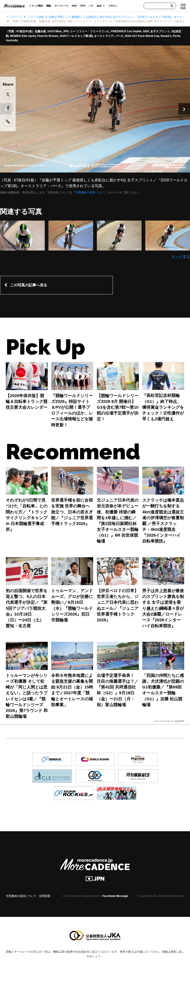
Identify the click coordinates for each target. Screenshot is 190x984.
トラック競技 (36, 5)
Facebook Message (115, 896)
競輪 (48, 5)
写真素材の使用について (90, 192)
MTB (82, 5)
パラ (91, 5)
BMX (74, 5)
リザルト (112, 5)
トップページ (14, 17)
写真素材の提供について (21, 896)
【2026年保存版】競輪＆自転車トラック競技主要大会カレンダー (27, 401)
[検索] (172, 5)
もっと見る (180, 257)
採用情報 (44, 896)
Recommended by (164, 721)
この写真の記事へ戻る (28, 285)
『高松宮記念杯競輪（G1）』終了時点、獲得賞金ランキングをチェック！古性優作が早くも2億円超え (163, 407)
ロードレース (61, 5)
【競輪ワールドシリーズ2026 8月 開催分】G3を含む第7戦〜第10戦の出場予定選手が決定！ (118, 407)
